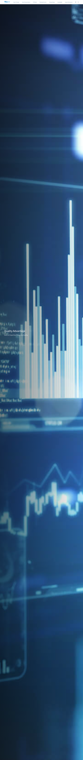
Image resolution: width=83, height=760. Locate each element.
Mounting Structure (43, 2)
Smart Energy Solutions (26, 2)
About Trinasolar (16, 2)
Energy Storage (52, 2)
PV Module (35, 2)
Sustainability (59, 2)
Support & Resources (68, 2)
